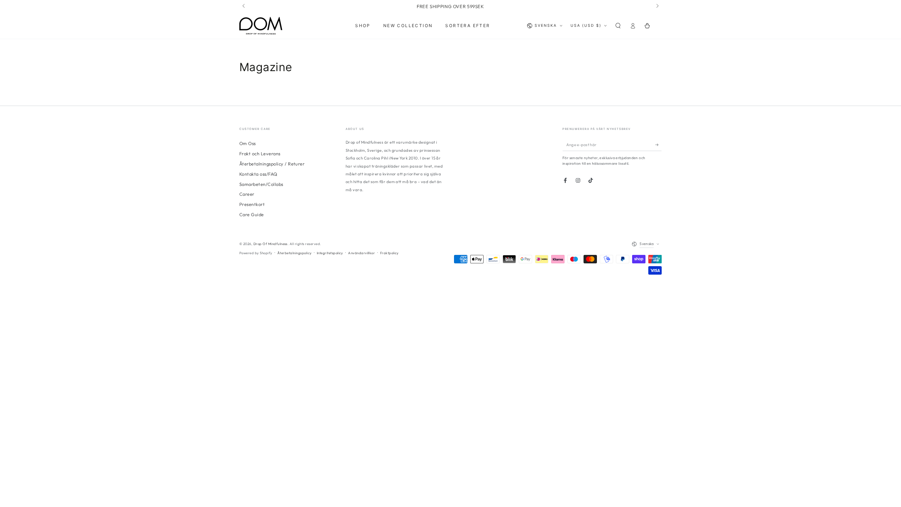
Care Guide (251, 214)
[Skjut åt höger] (657, 6)
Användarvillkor (361, 253)
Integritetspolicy (330, 253)
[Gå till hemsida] (260, 26)
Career (246, 194)
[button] (618, 25)
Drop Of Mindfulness (270, 244)
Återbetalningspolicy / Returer (271, 164)
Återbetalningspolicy (294, 253)
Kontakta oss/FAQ (258, 174)
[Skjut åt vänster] (244, 6)
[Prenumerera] (658, 144)
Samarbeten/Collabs (261, 184)
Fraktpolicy (389, 253)
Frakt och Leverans (260, 153)
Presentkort (252, 204)
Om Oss (247, 143)
